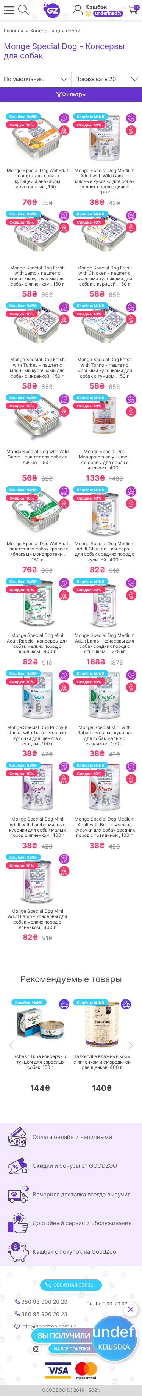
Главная (13, 31)
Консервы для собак (55, 31)
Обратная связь (73, 1285)
